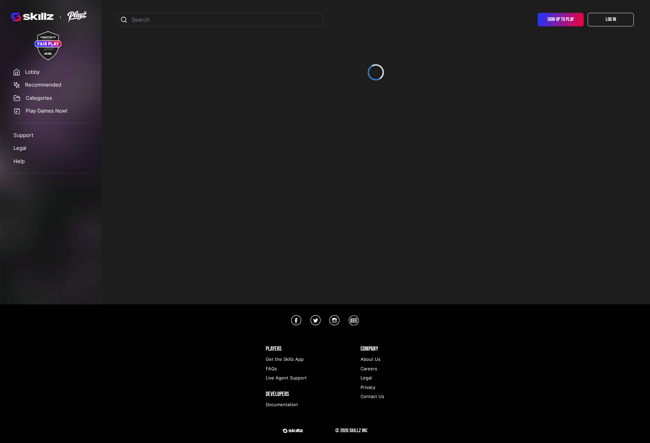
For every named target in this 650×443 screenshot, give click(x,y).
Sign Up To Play (560, 19)
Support (23, 135)
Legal (20, 148)
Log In (611, 19)
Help (19, 161)
